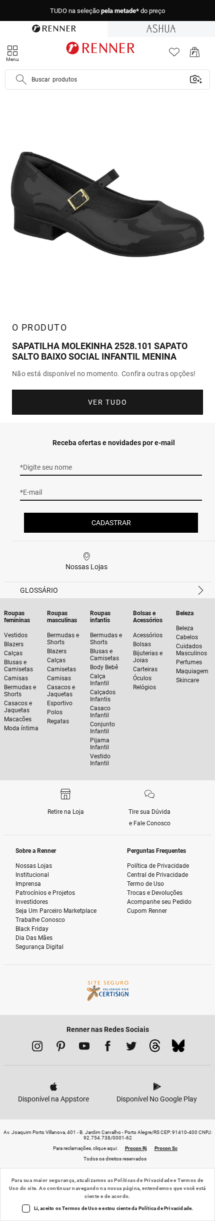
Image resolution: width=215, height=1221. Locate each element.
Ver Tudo (107, 402)
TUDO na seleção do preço (107, 11)
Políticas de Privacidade (143, 1180)
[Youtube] (84, 1048)
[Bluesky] (178, 1048)
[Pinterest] (60, 1048)
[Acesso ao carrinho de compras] (194, 55)
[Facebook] (108, 1048)
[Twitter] (131, 1048)
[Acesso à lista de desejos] (174, 55)
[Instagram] (37, 1048)
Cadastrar (111, 523)
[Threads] (154, 1048)
